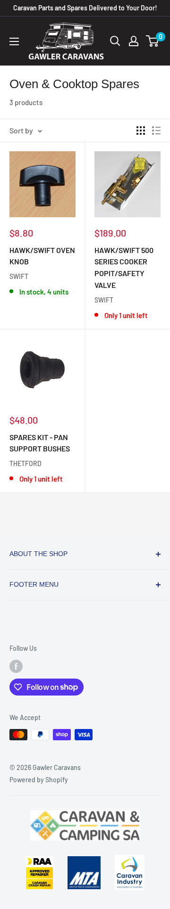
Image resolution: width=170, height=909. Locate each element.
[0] (153, 41)
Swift (18, 276)
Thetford (25, 463)
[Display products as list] (156, 130)
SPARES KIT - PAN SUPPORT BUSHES (39, 443)
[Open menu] (14, 41)
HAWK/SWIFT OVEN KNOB (42, 256)
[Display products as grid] (140, 130)
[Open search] (115, 41)
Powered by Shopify (38, 780)
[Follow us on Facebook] (16, 666)
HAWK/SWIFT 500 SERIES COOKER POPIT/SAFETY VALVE (123, 267)
